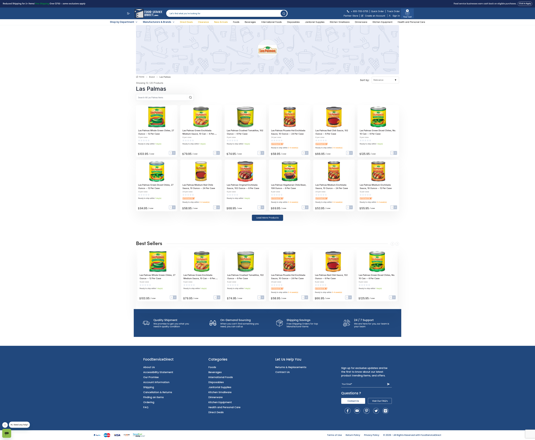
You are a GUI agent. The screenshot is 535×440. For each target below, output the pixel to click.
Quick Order (377, 11)
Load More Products (267, 217)
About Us (149, 367)
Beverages (250, 22)
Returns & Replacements (290, 367)
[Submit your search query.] (284, 13)
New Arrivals (221, 22)
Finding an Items (153, 397)
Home (141, 77)
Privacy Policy (371, 435)
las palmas (165, 77)
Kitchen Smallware (340, 22)
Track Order (393, 11)
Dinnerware (361, 22)
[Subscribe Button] (388, 384)
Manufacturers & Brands (157, 22)
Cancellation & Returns (157, 392)
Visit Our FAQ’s (380, 401)
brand (152, 77)
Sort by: (364, 80)
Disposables (293, 22)
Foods (236, 22)
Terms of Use (334, 435)
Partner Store (351, 15)
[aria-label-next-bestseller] (397, 244)
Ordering (148, 402)
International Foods (271, 22)
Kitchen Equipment (382, 22)
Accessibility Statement (158, 372)
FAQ (145, 407)
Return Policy (353, 435)
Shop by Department (122, 22)
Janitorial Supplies (314, 22)
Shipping (148, 387)
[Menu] (128, 13)
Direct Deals (186, 22)
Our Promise (151, 377)
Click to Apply (525, 4)
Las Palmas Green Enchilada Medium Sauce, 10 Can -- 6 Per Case (198, 133)
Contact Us (282, 372)
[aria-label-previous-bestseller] (392, 244)
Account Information (156, 382)
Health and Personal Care (411, 22)
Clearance (203, 22)
